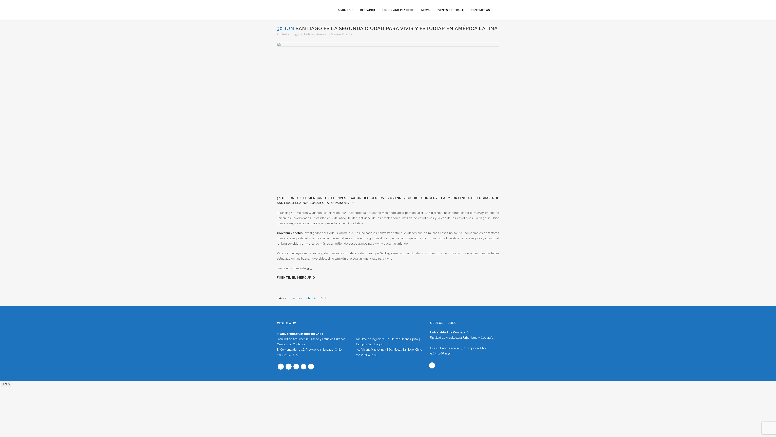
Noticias (309, 34)
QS (316, 298)
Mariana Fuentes (342, 34)
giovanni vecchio (300, 298)
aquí (309, 268)
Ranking (326, 298)
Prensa (321, 34)
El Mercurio (303, 277)
